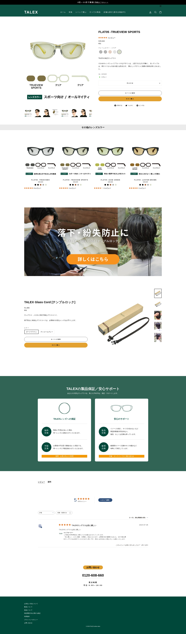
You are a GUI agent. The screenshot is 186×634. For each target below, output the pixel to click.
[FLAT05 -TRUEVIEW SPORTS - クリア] (81, 185)
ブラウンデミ (110, 52)
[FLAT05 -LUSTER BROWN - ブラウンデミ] (145, 185)
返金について (28, 610)
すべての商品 (95, 12)
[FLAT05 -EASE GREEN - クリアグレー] (113, 185)
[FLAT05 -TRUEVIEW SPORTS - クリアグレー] (78, 185)
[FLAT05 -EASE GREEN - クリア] (116, 185)
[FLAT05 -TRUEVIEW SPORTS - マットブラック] (70, 185)
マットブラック (101, 52)
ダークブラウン (31, 332)
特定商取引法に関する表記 (32, 613)
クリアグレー (115, 52)
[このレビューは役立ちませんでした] (146, 545)
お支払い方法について (31, 603)
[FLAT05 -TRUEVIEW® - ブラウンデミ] (41, 185)
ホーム (63, 12)
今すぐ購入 (130, 99)
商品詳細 (130, 83)
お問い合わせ (28, 623)
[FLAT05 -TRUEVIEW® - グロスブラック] (38, 185)
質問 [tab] (49, 482)
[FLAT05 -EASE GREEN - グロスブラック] (108, 185)
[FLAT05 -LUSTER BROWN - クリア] (151, 185)
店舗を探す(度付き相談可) (115, 12)
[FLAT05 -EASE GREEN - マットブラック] (105, 185)
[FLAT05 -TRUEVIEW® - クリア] (46, 185)
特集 (71, 12)
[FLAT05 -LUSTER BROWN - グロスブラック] (143, 185)
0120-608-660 (93, 575)
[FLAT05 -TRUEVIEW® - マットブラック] (35, 185)
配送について (28, 607)
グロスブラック (105, 52)
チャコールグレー (47, 332)
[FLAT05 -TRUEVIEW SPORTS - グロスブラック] (73, 185)
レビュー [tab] (41, 482)
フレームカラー (107, 48)
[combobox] (46, 512)
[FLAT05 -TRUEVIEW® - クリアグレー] (43, 185)
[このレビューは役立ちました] (142, 545)
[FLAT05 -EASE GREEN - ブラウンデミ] (110, 185)
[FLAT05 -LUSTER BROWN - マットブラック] (140, 185)
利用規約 (27, 616)
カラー (26, 328)
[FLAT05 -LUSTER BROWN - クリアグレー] (148, 185)
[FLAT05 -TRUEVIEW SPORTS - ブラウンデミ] (75, 185)
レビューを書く (105, 500)
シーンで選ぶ (81, 12)
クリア (119, 52)
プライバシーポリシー (31, 619)
